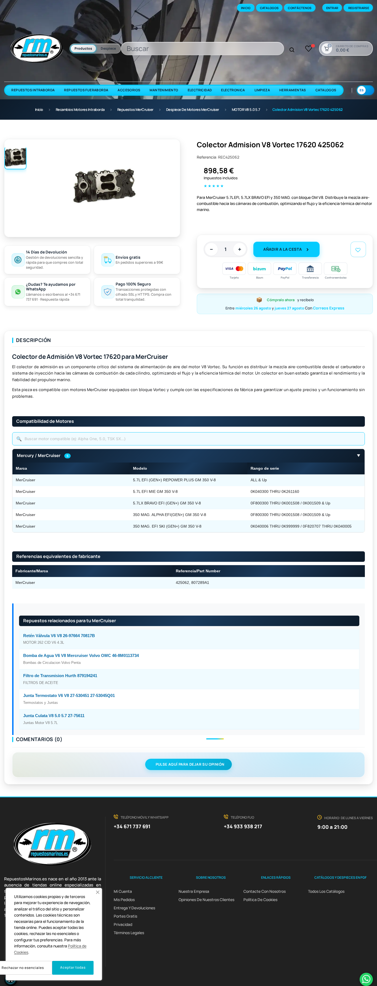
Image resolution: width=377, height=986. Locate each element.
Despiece (108, 48)
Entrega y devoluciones (134, 907)
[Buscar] (292, 50)
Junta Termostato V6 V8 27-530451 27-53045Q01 (69, 695)
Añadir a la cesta (282, 249)
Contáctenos (299, 8)
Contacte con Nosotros (264, 891)
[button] (98, 892)
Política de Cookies (260, 899)
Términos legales (129, 932)
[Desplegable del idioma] (365, 90)
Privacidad (123, 924)
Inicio (246, 8)
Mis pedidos (124, 899)
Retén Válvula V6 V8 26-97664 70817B (59, 636)
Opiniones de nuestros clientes (206, 899)
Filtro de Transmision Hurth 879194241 (60, 676)
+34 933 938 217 (243, 826)
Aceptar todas (73, 967)
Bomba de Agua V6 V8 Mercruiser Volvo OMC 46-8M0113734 (81, 655)
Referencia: (207, 157)
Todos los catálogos (326, 891)
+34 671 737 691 (132, 826)
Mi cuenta (123, 891)
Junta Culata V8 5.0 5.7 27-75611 (53, 716)
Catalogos (269, 8)
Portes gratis (125, 916)
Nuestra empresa (194, 891)
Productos (83, 48)
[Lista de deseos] (308, 49)
